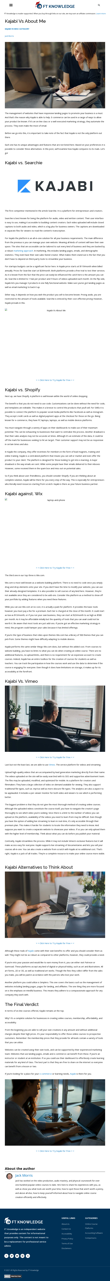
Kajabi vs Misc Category (17, 29)
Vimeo (52, 764)
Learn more (101, 13)
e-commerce (46, 1073)
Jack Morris (24, 1175)
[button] (11, 5)
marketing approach (23, 250)
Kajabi (31, 950)
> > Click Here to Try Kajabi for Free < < (55, 380)
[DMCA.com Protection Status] (13, 1276)
